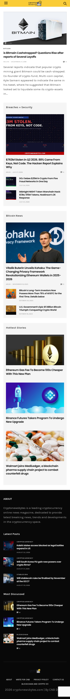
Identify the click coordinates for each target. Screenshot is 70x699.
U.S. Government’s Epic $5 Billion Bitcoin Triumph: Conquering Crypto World (40, 308)
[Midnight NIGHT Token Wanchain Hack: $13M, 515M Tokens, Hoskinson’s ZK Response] (11, 195)
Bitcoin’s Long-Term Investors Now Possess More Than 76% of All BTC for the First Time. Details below (40, 293)
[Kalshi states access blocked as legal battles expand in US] (8, 545)
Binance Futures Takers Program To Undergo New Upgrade (35, 420)
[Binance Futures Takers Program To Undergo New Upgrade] (35, 398)
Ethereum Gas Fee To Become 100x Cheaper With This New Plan (34, 372)
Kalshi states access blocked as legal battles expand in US (40, 547)
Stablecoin (22, 574)
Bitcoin (7, 48)
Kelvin (6, 62)
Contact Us (58, 680)
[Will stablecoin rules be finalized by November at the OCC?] (8, 578)
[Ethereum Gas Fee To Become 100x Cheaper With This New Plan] (35, 350)
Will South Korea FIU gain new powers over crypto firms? (39, 563)
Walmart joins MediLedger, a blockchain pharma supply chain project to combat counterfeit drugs (32, 470)
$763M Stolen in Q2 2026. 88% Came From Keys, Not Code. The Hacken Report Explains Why (34, 163)
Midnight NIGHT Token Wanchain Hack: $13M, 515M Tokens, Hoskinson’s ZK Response (39, 194)
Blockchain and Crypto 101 (35, 684)
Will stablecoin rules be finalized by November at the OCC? (41, 580)
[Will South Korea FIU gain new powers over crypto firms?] (8, 562)
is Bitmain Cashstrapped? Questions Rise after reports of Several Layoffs (33, 55)
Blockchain (22, 634)
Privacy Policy (41, 680)
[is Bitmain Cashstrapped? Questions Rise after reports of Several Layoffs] (35, 28)
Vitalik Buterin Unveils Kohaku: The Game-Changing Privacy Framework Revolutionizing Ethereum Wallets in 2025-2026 (33, 273)
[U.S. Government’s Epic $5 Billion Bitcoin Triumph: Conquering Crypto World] (11, 308)
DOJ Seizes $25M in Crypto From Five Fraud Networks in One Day (38, 180)
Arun (8, 172)
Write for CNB (23, 680)
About (9, 680)
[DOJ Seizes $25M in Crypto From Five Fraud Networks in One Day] (11, 181)
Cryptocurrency (25, 542)
